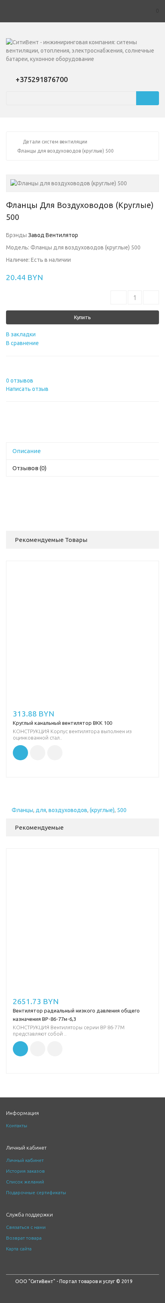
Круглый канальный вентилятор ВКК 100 (62, 723)
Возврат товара (24, 1237)
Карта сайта (19, 1248)
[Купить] (20, 752)
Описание (26, 450)
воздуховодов (67, 810)
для (41, 810)
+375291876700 (42, 79)
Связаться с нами (26, 1227)
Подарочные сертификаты (36, 1192)
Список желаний (25, 1181)
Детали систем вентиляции (55, 141)
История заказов (25, 1170)
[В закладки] (37, 752)
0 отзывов (19, 380)
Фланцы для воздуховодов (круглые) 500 (65, 150)
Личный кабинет (25, 1160)
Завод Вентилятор (53, 235)
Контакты (16, 1125)
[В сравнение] (54, 752)
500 (122, 810)
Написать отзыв (27, 389)
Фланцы (22, 810)
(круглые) (102, 810)
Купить (82, 317)
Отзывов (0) (29, 468)
